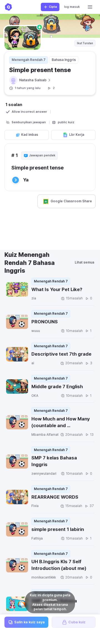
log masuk (72, 7)
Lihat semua (84, 262)
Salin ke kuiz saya (29, 622)
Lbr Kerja (76, 135)
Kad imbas (29, 135)
